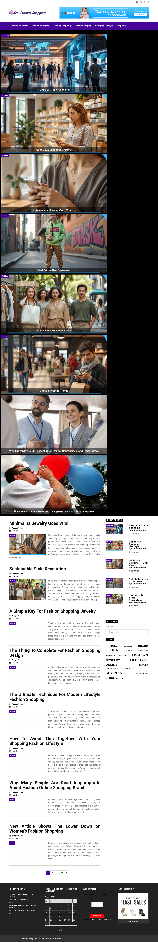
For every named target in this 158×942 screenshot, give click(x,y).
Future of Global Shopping (139, 526)
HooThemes (39, 938)
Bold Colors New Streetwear (139, 580)
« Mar (60, 930)
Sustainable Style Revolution (37, 568)
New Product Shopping (102, 919)
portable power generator (118, 668)
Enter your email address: (97, 894)
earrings (123, 655)
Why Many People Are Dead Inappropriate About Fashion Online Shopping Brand (54, 785)
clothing (113, 650)
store (110, 677)
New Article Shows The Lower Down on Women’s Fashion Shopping (54, 829)
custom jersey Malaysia (137, 650)
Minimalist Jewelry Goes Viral (38, 523)
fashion (140, 655)
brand (143, 645)
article (112, 645)
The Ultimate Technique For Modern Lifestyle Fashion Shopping (54, 697)
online (112, 664)
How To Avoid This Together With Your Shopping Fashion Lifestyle (54, 741)
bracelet (128, 646)
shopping (115, 673)
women (119, 678)
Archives (109, 627)
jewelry (113, 660)
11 (63, 872)
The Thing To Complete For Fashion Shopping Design (54, 653)
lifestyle (139, 660)
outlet (143, 665)
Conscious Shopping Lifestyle (135, 544)
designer (110, 655)
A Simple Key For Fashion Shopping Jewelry (52, 611)
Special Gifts (142, 673)
